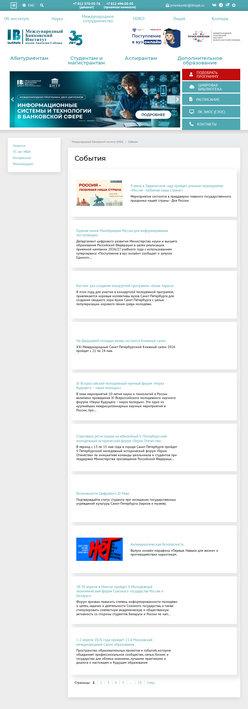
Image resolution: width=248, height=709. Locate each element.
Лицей (179, 18)
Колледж (220, 18)
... (131, 682)
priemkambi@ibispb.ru (186, 5)
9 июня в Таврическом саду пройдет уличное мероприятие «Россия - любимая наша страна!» (177, 187)
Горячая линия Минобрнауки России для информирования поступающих (122, 232)
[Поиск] (42, 5)
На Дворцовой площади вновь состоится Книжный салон (121, 340)
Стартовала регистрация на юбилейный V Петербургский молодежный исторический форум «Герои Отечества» (121, 438)
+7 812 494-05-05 (119, 3)
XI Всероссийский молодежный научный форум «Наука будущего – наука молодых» (120, 385)
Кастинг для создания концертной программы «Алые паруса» (125, 285)
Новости (19, 145)
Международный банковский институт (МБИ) (97, 142)
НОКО (138, 18)
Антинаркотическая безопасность (157, 544)
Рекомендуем (23, 164)
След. (151, 682)
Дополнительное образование (200, 60)
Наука (57, 18)
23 (140, 682)
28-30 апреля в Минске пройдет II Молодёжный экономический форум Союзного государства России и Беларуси (119, 591)
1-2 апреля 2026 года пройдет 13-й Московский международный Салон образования (114, 641)
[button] (12, 99)
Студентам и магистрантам (86, 60)
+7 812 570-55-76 (86, 3)
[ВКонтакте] (214, 5)
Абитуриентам (29, 58)
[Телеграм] (221, 5)
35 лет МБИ (22, 152)
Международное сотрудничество (98, 18)
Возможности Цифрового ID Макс (103, 493)
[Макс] (234, 5)
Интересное (22, 158)
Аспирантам (141, 58)
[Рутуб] (227, 5)
